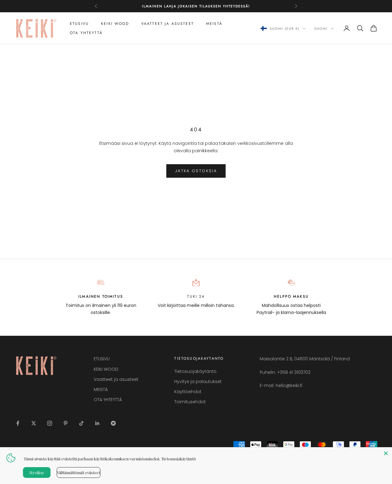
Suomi (321, 28)
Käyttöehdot (188, 392)
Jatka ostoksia (196, 171)
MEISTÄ (214, 23)
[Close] (386, 453)
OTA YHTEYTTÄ (86, 33)
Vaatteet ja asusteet (167, 23)
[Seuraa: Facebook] (18, 423)
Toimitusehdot (190, 402)
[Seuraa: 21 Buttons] (113, 423)
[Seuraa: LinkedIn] (97, 423)
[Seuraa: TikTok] (81, 423)
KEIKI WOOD (115, 23)
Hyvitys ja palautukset (198, 381)
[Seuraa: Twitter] (34, 423)
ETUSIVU (79, 23)
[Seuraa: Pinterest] (65, 423)
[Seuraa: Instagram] (50, 423)
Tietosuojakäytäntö (195, 371)
